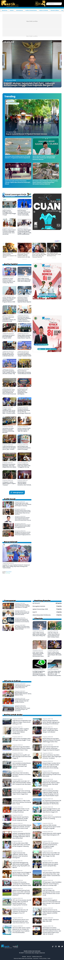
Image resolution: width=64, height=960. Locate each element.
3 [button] (32, 89)
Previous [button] (4, 64)
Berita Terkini (10, 264)
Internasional (19, 10)
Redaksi (24, 956)
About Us (29, 956)
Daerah (12, 10)
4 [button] (34, 89)
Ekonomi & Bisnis (55, 10)
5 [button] (36, 89)
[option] (32, 64)
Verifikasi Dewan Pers (37, 956)
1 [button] (27, 89)
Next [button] (60, 64)
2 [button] (29, 89)
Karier (49, 958)
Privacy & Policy (43, 958)
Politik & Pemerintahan (31, 10)
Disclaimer (35, 958)
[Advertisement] (32, 25)
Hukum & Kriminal (43, 10)
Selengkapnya (17, 492)
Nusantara (4, 10)
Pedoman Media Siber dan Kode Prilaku (23, 958)
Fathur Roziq (10, 101)
